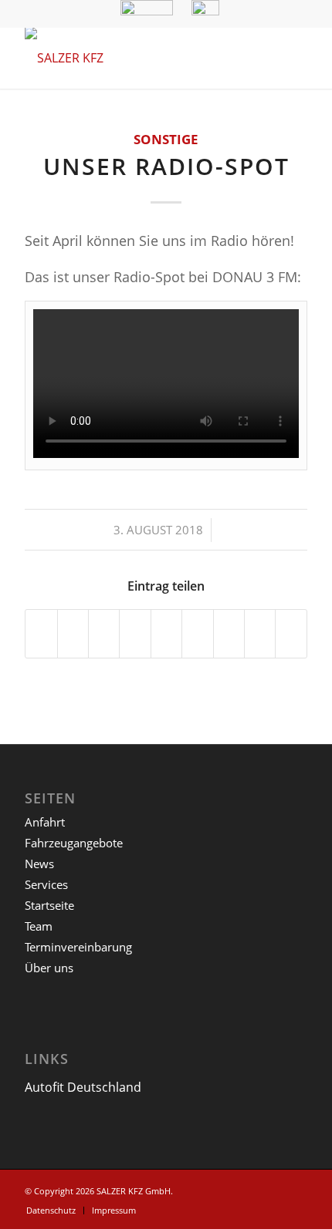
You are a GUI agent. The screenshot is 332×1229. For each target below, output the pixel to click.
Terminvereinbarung (78, 947)
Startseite (49, 905)
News (39, 863)
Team (39, 926)
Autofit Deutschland (83, 1087)
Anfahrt (45, 822)
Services (46, 884)
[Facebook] (295, 1188)
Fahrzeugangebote (74, 842)
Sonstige (166, 139)
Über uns (49, 967)
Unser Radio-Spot (166, 166)
